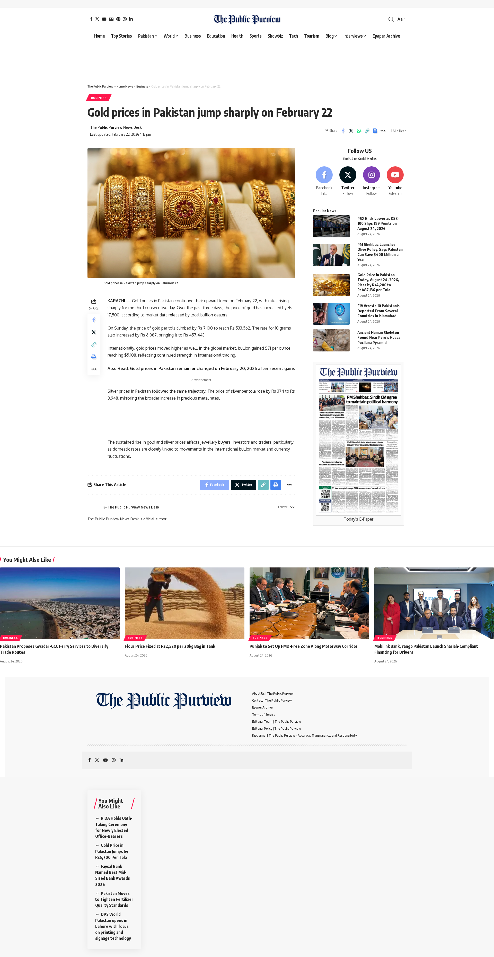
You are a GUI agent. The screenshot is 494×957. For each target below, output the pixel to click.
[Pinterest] (118, 19)
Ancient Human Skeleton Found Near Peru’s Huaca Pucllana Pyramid (378, 337)
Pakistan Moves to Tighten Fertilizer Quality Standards (114, 899)
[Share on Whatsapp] (359, 131)
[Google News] (111, 19)
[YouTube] (104, 19)
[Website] (292, 507)
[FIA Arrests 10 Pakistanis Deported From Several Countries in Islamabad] (331, 314)
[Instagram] (125, 19)
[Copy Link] (366, 131)
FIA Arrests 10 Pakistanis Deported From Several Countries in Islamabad (378, 310)
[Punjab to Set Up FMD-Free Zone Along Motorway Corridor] (309, 603)
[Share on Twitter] (351, 131)
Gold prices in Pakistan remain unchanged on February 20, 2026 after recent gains (212, 368)
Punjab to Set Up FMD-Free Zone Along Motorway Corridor (304, 646)
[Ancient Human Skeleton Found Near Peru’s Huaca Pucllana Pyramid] (331, 340)
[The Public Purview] (247, 19)
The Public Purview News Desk (116, 127)
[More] (382, 131)
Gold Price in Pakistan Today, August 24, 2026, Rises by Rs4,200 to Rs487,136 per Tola (378, 282)
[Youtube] (395, 181)
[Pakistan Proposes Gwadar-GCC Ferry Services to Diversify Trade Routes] (60, 603)
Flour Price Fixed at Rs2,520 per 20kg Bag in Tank (170, 646)
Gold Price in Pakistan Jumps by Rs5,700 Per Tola (111, 851)
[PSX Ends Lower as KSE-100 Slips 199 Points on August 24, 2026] (331, 226)
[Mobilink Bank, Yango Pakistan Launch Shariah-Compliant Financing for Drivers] (434, 603)
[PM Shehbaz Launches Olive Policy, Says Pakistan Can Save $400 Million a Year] (331, 255)
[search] (391, 19)
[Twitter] (97, 19)
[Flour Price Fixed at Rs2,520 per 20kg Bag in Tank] (184, 603)
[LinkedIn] (131, 19)
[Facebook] (91, 19)
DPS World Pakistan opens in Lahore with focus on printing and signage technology (113, 926)
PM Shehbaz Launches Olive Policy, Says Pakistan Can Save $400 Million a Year (380, 252)
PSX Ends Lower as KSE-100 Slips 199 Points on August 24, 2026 (378, 223)
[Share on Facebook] (343, 131)
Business (99, 98)
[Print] (374, 131)
